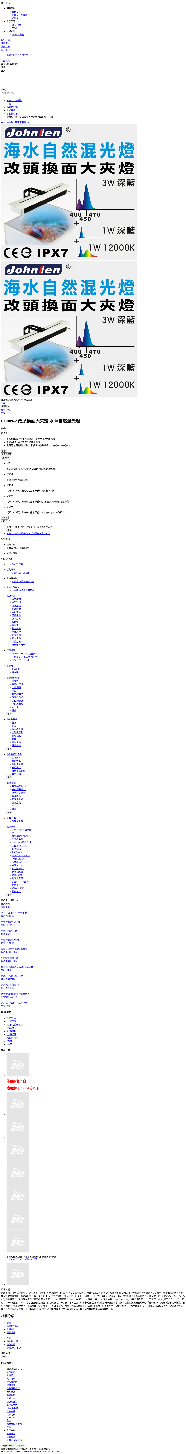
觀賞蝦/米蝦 (17, 697)
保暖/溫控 (16, 736)
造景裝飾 (16, 635)
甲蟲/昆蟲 (11, 818)
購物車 (4, 43)
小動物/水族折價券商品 (23, 581)
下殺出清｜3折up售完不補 (24, 657)
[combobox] (93, 92)
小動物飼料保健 (14, 754)
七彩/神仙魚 (17, 704)
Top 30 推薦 (17, 564)
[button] (93, 18)
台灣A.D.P (17, 865)
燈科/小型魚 (17, 684)
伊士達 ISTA (18, 868)
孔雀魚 (15, 681)
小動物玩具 (17, 732)
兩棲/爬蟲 (11, 783)
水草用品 (16, 605)
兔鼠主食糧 (17, 764)
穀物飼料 (16, 758)
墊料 (14, 722)
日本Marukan (18, 852)
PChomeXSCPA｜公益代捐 (24, 654)
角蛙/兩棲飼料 (19, 789)
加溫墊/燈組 (17, 799)
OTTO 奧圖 (17, 839)
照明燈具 (16, 612)
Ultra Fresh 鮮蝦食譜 (21, 842)
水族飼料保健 (13, 678)
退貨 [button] (17, 55)
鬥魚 (14, 691)
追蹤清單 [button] (11, 55)
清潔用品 (16, 742)
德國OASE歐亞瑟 (20, 888)
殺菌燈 (15, 622)
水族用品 (11, 596)
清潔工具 (16, 625)
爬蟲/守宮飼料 (19, 793)
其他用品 (16, 745)
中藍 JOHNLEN (19, 845)
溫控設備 (16, 615)
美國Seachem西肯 (20, 882)
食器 (14, 739)
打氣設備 (16, 628)
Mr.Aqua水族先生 (20, 836)
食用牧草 (16, 761)
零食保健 (16, 774)
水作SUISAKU (19, 859)
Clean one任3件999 (20, 573)
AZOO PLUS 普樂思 (21, 830)
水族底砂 (16, 632)
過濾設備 (16, 609)
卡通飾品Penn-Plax (21, 862)
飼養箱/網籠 (17, 821)
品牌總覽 (11, 827)
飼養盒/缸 (16, 802)
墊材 (14, 806)
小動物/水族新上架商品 (23, 590)
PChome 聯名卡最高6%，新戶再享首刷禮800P (28, 533)
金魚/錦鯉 (16, 687)
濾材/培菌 (16, 599)
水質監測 (16, 602)
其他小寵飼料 (18, 771)
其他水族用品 (18, 645)
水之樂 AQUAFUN (21, 855)
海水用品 (16, 638)
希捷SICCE (17, 875)
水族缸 (10, 666)
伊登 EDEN (17, 872)
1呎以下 (16, 669)
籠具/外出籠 (17, 729)
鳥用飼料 (16, 767)
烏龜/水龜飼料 (19, 786)
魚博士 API (17, 885)
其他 (14, 710)
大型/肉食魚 (17, 700)
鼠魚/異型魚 (17, 694)
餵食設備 (16, 619)
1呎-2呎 (15, 672)
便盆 (14, 726)
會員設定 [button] (24, 55)
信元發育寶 (17, 878)
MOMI (15, 833)
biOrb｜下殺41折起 (21, 660)
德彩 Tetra (16, 891)
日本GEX (16, 849)
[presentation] (93, 192)
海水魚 (15, 707)
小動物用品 (12, 719)
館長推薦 (11, 650)
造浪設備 (16, 642)
